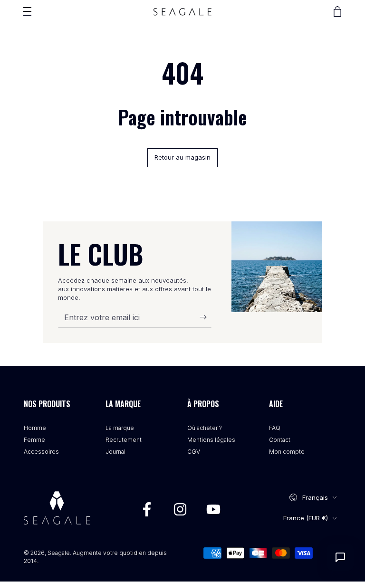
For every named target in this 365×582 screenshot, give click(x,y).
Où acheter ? (204, 427)
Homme (35, 427)
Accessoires (41, 451)
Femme (34, 439)
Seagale (59, 552)
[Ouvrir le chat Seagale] (340, 557)
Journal (115, 451)
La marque (120, 427)
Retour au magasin (182, 157)
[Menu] (27, 11)
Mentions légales (211, 439)
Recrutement (124, 439)
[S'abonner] (205, 316)
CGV (193, 451)
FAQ (274, 427)
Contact (279, 439)
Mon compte (287, 451)
